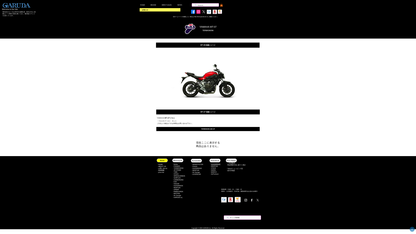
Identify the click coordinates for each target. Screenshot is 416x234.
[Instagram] (245, 200)
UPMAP (176, 189)
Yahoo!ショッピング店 (235, 168)
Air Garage (177, 195)
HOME (160, 164)
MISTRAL (177, 193)
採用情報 (161, 170)
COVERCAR (196, 174)
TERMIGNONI (178, 168)
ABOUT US (162, 166)
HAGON (176, 184)
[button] (221, 5)
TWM (175, 172)
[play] (243, 103)
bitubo (176, 164)
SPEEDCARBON (179, 176)
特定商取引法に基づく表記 (236, 165)
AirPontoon (215, 174)
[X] (257, 200)
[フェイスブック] (251, 200)
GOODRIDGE (178, 186)
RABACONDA (178, 191)
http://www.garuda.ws (200, 16)
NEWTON (177, 187)
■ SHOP (228, 161)
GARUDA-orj (178, 197)
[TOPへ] (412, 229)
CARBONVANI (178, 180)
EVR (175, 182)
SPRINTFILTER (197, 164)
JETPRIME (177, 170)
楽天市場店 (231, 170)
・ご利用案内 (230, 163)
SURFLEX (177, 178)
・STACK (175, 174)
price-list (161, 172)
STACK (194, 166)
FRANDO (177, 166)
